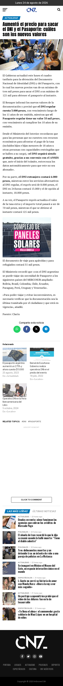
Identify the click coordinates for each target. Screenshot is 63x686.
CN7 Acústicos (46, 669)
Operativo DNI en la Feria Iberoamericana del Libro (14, 401)
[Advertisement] (31, 461)
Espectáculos (19, 669)
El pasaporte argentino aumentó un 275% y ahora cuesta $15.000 (14, 366)
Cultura (32, 669)
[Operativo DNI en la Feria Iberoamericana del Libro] (15, 390)
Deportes (56, 664)
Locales (17, 664)
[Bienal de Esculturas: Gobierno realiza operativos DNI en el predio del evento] (42, 354)
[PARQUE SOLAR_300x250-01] (31, 238)
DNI (24, 422)
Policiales (43, 664)
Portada (6, 664)
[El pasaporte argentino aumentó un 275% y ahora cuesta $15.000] (15, 354)
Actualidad (30, 664)
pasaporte (35, 422)
